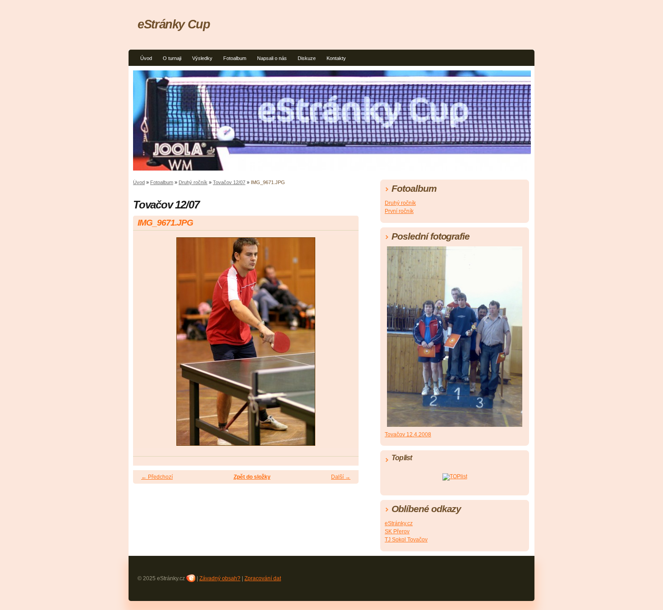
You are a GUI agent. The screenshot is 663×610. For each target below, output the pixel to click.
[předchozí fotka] (148, 345)
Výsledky (202, 58)
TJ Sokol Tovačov (406, 539)
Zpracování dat (262, 578)
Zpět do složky (252, 477)
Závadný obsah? (219, 578)
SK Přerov (397, 531)
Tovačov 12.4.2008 (408, 434)
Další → (340, 477)
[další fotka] (344, 345)
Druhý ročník (193, 182)
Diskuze (307, 58)
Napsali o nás (272, 58)
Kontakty (336, 58)
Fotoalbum (234, 58)
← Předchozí (157, 477)
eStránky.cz (399, 523)
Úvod (146, 58)
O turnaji (172, 58)
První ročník (399, 211)
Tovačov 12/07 (229, 182)
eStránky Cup (174, 24)
